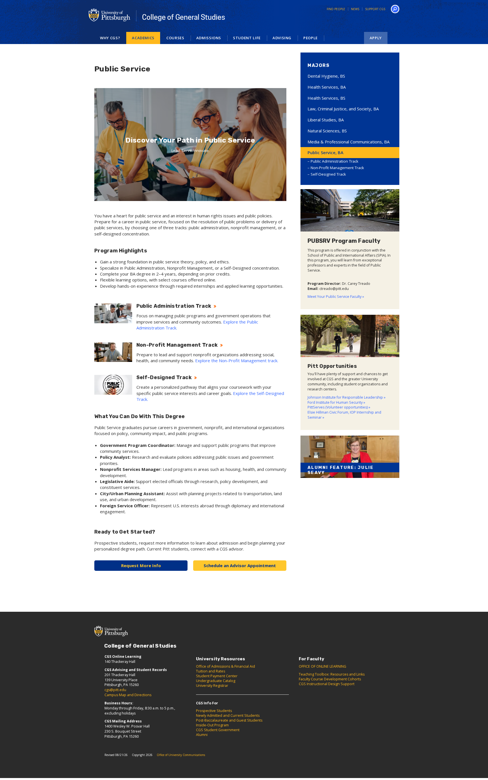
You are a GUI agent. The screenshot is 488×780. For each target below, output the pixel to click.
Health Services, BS (326, 98)
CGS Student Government (217, 729)
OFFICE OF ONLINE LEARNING (322, 666)
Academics (143, 37)
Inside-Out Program (212, 725)
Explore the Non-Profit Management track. (236, 360)
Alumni (202, 734)
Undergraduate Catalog (215, 680)
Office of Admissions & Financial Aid (225, 666)
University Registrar (212, 685)
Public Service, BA (325, 152)
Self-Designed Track (328, 174)
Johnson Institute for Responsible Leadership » (346, 397)
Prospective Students (214, 710)
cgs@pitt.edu (115, 689)
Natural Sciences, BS (327, 131)
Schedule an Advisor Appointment (240, 565)
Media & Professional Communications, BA (348, 142)
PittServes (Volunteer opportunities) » (339, 407)
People (310, 37)
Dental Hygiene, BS (326, 76)
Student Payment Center (217, 676)
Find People (336, 9)
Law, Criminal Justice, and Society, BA (343, 109)
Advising (282, 37)
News (355, 9)
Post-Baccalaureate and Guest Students (229, 720)
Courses (175, 37)
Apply (376, 37)
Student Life (247, 37)
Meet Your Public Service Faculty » (336, 296)
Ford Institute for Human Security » (336, 402)
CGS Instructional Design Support (326, 683)
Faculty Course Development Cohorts (330, 679)
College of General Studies (183, 17)
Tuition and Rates (210, 671)
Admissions (208, 37)
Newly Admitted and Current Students (228, 715)
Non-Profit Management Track (337, 167)
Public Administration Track (334, 161)
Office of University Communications (181, 755)
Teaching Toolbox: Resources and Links (332, 674)
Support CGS (375, 9)
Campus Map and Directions (127, 694)
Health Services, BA (327, 87)
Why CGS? (110, 37)
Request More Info (141, 565)
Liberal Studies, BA (326, 120)
